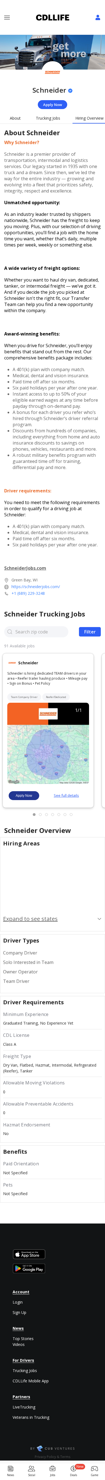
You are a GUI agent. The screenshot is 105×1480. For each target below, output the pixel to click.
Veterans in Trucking (31, 1417)
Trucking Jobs (48, 118)
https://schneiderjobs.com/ (35, 586)
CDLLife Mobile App (31, 1380)
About (15, 118)
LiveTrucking (24, 1407)
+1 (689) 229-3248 (28, 593)
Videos (19, 1344)
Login (18, 1302)
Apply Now (52, 104)
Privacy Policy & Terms (52, 1456)
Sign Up (19, 1312)
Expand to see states (30, 918)
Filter (90, 632)
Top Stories (23, 1338)
